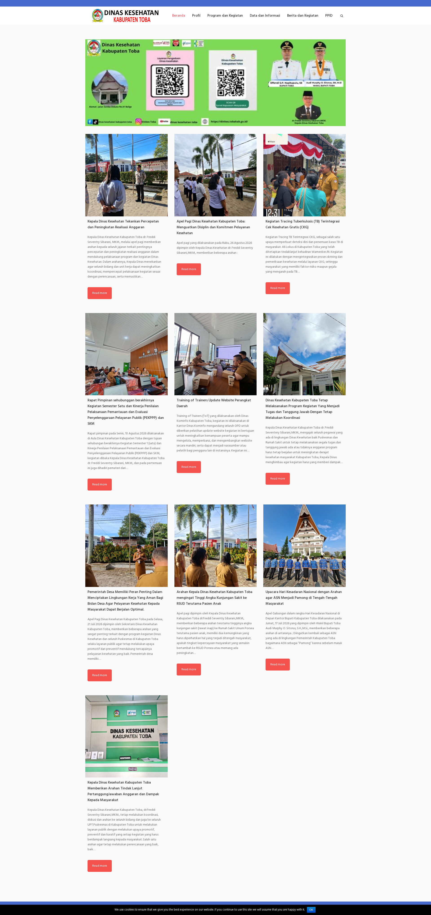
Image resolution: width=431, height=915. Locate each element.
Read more (99, 293)
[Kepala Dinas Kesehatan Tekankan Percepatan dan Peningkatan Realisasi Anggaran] (126, 175)
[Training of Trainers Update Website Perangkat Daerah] (215, 354)
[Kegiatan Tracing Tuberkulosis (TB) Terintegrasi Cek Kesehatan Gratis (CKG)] (304, 175)
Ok (311, 909)
